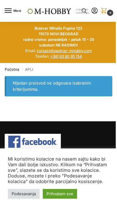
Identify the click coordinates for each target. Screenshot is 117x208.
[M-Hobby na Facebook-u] (58, 142)
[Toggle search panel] (84, 11)
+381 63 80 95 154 (66, 56)
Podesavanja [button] (24, 193)
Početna (12, 69)
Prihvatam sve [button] (59, 193)
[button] (105, 11)
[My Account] (94, 11)
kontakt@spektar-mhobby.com (64, 50)
